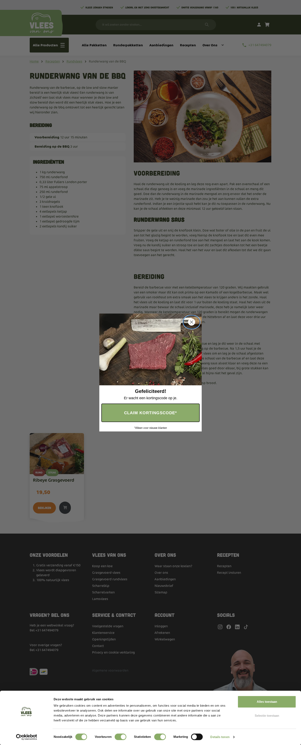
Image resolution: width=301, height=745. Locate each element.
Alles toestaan (267, 701)
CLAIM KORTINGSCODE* (150, 413)
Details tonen (219, 737)
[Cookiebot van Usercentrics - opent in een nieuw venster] (26, 737)
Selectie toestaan (267, 715)
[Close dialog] (191, 322)
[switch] (120, 737)
